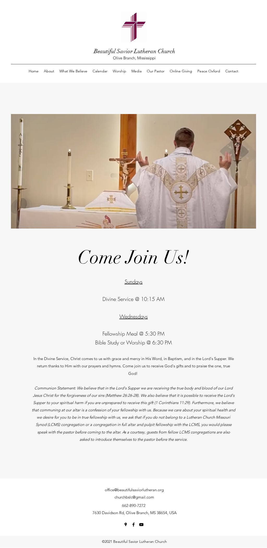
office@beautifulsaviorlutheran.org (134, 489)
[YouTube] (141, 524)
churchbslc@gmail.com (134, 497)
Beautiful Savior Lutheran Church (134, 51)
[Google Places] (125, 524)
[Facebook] (133, 524)
